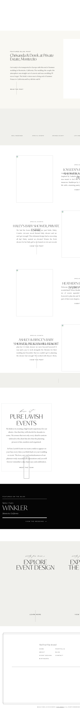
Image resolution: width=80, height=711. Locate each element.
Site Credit (60, 707)
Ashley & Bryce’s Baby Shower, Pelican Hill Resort (36, 342)
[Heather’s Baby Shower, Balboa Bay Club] (34, 292)
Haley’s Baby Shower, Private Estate (36, 228)
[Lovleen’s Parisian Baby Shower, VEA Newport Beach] (34, 179)
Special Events (36, 221)
